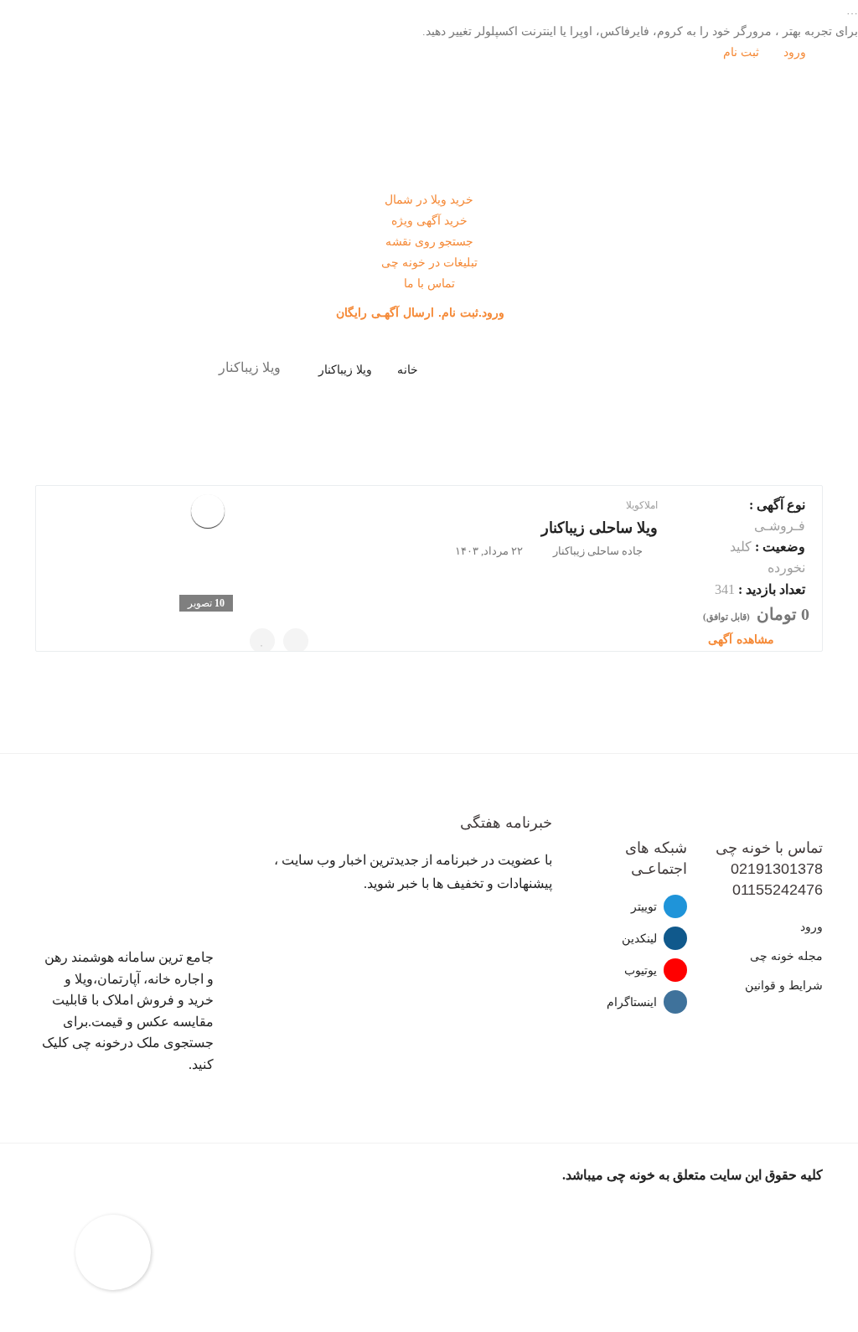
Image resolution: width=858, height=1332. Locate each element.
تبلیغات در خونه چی (429, 262)
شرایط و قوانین (784, 985)
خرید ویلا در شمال (429, 200)
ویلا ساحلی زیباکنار (599, 527)
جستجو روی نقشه (429, 241)
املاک (648, 505)
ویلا (632, 505)
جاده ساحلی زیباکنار (598, 551)
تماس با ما (429, 283)
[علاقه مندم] (262, 640)
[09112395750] (295, 640)
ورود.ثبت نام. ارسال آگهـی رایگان (422, 312)
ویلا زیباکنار (345, 370)
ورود (796, 52)
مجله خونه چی (786, 956)
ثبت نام (742, 52)
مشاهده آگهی (743, 639)
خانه (407, 370)
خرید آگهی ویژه (429, 220)
